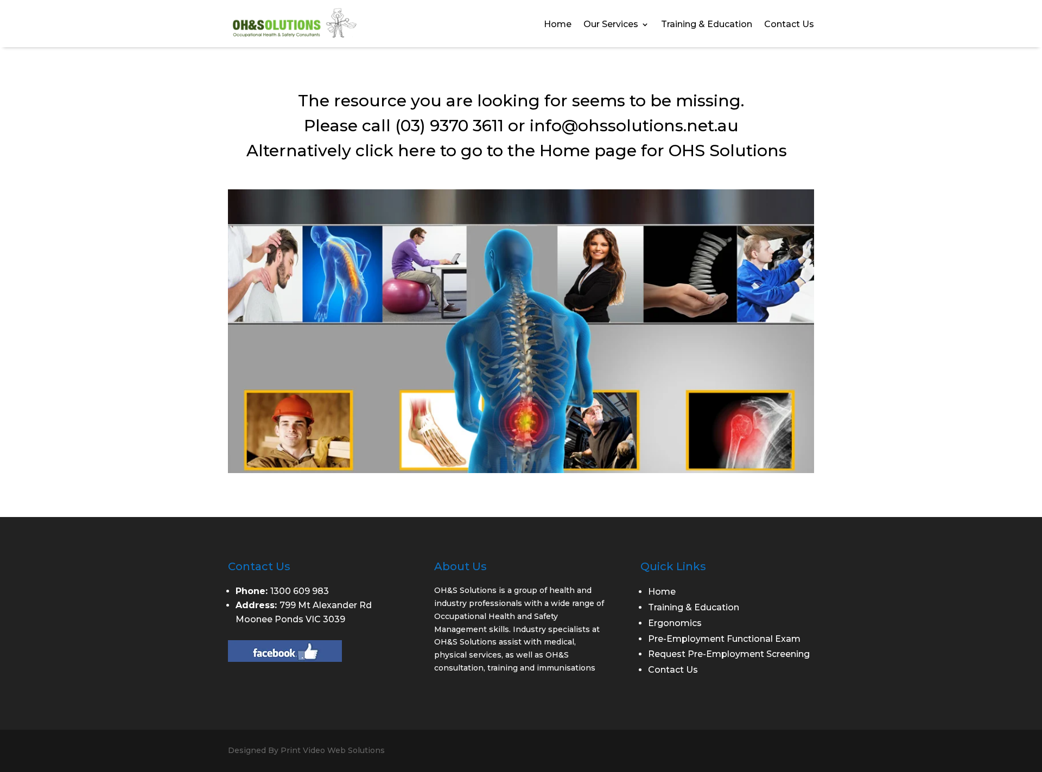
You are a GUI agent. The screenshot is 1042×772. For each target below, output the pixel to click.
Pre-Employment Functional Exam (724, 639)
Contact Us (789, 25)
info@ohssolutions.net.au (634, 126)
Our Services (610, 25)
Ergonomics (675, 623)
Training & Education (706, 25)
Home (557, 25)
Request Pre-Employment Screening (729, 654)
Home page (588, 151)
